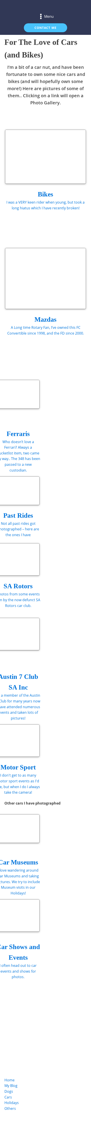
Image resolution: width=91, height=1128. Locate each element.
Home (9, 1080)
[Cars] (26, 1008)
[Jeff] (11, 117)
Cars (8, 1097)
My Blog (10, 1085)
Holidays (11, 1102)
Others (10, 1108)
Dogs (8, 1091)
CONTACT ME (45, 28)
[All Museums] (79, 117)
